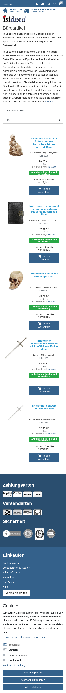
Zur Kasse (9, 581)
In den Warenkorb (44, 190)
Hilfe (5, 586)
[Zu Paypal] (7, 494)
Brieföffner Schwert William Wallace (44, 407)
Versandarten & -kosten (16, 567)
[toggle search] (49, 3)
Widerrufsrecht (11, 572)
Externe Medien (18, 654)
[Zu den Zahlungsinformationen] (27, 494)
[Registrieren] (43, 3)
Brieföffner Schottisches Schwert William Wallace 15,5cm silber (44, 345)
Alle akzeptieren (33, 672)
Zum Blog (8, 4)
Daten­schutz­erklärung (17, 637)
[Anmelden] (37, 3)
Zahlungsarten (11, 562)
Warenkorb (9, 577)
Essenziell (14, 644)
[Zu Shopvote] (28, 533)
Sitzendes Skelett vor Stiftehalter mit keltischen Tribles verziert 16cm (44, 142)
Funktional (15, 660)
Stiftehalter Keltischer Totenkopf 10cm (44, 275)
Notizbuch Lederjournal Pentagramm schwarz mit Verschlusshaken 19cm (44, 210)
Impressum (39, 637)
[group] (16, 213)
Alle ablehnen (33, 687)
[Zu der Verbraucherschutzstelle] (39, 534)
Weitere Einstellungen (15, 665)
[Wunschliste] (54, 3)
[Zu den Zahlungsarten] (37, 494)
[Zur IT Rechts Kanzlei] (12, 533)
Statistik (13, 649)
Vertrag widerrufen (16, 592)
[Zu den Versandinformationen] (7, 512)
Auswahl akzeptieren (33, 679)
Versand (52, 167)
